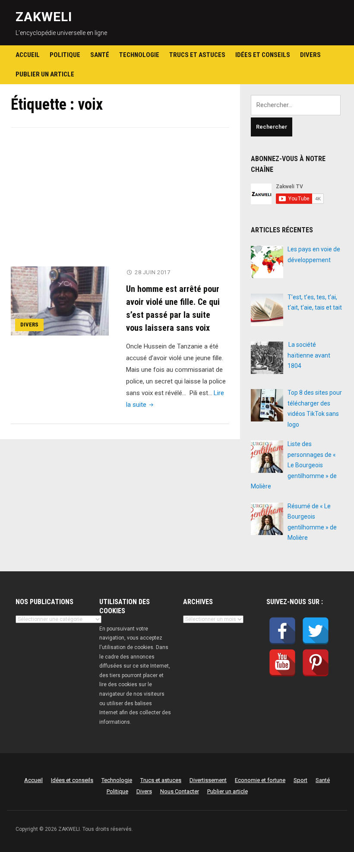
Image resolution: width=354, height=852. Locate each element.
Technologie (139, 55)
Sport (300, 780)
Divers (310, 55)
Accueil (28, 55)
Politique (65, 55)
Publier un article (45, 74)
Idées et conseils (262, 55)
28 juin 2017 (152, 272)
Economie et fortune (260, 780)
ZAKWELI (44, 16)
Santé (99, 55)
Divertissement (208, 780)
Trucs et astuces (197, 55)
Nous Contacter (179, 791)
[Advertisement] (120, 202)
